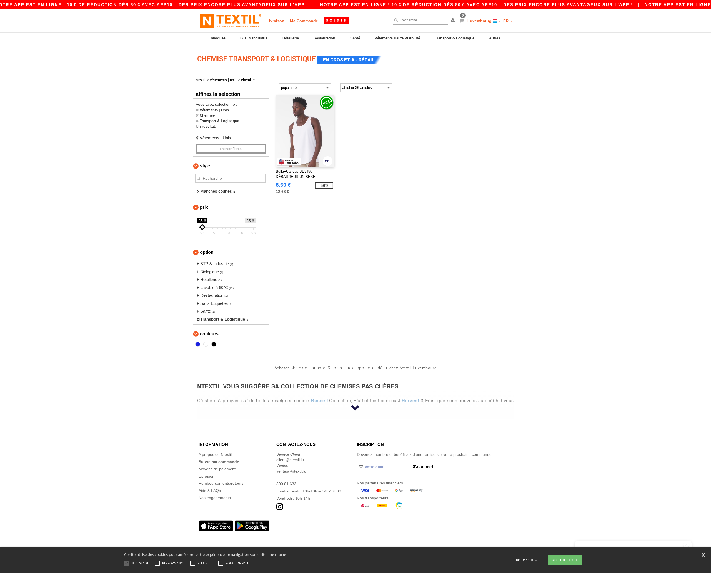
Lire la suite (277, 554)
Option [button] (207, 252)
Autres (494, 38)
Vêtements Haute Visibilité (397, 38)
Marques (218, 38)
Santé (355, 38)
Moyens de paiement (217, 469)
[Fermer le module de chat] (686, 544)
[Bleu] (197, 344)
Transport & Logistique (454, 38)
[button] (453, 21)
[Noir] (213, 344)
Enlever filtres (231, 149)
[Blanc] (205, 344)
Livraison (275, 21)
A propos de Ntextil (215, 454)
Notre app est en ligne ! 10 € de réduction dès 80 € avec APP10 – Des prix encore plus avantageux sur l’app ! (476, 4)
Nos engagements (215, 498)
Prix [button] (204, 207)
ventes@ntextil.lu (291, 471)
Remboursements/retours (221, 483)
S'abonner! (423, 466)
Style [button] (205, 166)
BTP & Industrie (253, 38)
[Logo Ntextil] (230, 20)
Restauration (324, 38)
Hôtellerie (290, 38)
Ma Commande (304, 21)
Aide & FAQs (210, 490)
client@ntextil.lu (290, 460)
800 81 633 (286, 484)
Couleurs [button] (209, 333)
